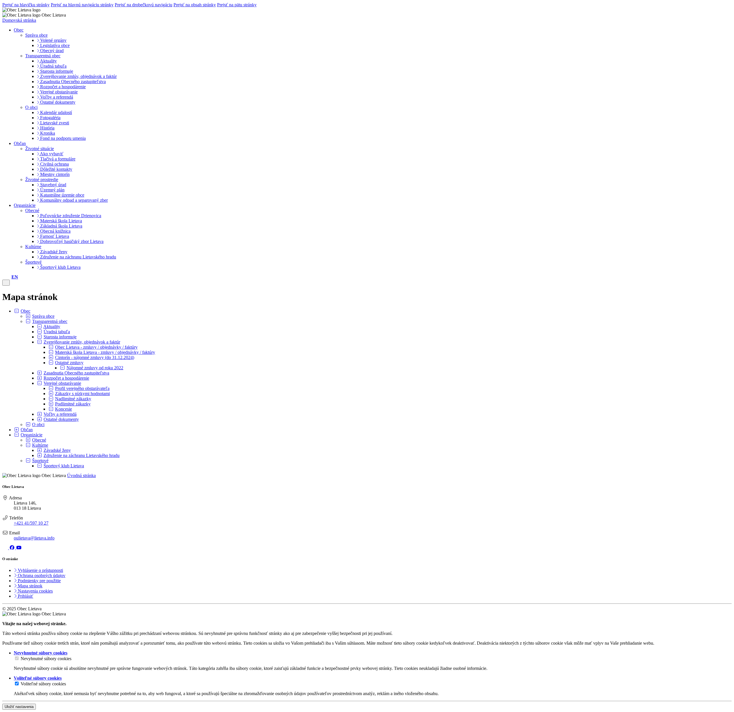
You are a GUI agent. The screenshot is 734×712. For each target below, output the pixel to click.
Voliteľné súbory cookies (43, 683)
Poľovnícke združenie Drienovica (70, 215)
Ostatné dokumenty (57, 102)
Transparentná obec (42, 55)
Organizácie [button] (25, 205)
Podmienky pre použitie (39, 580)
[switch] (17, 658)
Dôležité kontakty (55, 169)
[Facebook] (12, 547)
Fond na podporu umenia (62, 138)
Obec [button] (19, 30)
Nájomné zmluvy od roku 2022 (95, 367)
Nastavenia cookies (35, 591)
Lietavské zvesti (54, 122)
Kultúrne (33, 246)
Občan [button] (20, 143)
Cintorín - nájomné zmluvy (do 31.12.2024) (94, 357)
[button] (14, 276)
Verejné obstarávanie (58, 91)
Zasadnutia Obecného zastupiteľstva (72, 81)
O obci (31, 107)
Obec (25, 311)
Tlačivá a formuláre (57, 158)
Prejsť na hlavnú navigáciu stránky (82, 4)
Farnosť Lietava (54, 236)
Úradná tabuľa (53, 66)
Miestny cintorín (54, 174)
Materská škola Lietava (60, 220)
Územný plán (52, 189)
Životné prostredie (41, 179)
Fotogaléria (49, 117)
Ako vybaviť (51, 153)
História (46, 127)
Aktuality (48, 60)
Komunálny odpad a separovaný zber (73, 200)
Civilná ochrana (54, 164)
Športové (33, 262)
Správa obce (36, 35)
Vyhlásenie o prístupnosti (40, 570)
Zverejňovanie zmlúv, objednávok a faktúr (78, 76)
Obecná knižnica (55, 231)
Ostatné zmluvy (69, 362)
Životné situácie (39, 148)
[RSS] (5, 547)
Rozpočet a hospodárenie (62, 86)
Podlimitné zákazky (73, 403)
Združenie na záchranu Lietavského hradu (77, 256)
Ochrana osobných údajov (41, 575)
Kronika (47, 133)
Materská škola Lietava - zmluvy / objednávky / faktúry (105, 352)
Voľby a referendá (56, 97)
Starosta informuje (56, 71)
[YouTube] (19, 547)
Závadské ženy (53, 251)
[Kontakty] (4, 276)
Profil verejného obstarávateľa (82, 388)
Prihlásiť (25, 596)
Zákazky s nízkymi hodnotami (82, 393)
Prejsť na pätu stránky (237, 4)
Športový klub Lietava (60, 267)
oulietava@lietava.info (34, 538)
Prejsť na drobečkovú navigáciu (143, 4)
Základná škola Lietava (60, 225)
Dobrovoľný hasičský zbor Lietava (71, 241)
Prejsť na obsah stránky (194, 4)
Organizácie (31, 434)
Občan (27, 429)
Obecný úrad (51, 50)
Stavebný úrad (52, 184)
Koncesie (63, 409)
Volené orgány (53, 40)
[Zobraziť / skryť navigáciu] (6, 283)
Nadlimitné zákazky (73, 398)
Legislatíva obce (54, 45)
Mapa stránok (29, 585)
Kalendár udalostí (55, 112)
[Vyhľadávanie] (8, 276)
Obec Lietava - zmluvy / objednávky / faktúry (96, 347)
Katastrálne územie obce (61, 195)
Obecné (32, 210)
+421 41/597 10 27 (31, 523)
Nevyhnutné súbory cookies (46, 658)
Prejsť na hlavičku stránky (26, 4)
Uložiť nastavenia (19, 707)
